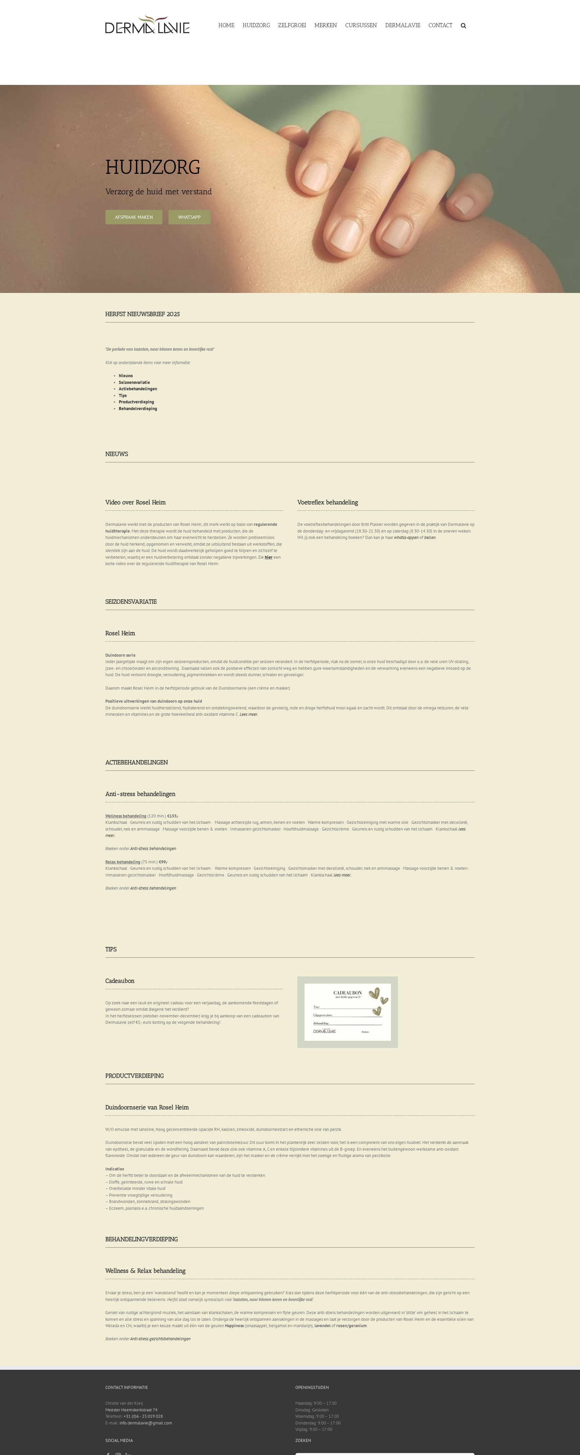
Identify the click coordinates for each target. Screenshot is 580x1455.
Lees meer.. (249, 714)
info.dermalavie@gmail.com (145, 1423)
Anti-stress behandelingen (153, 848)
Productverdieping (136, 402)
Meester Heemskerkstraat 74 (131, 1410)
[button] (463, 24)
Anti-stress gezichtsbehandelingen (160, 1339)
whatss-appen (406, 537)
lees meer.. (343, 875)
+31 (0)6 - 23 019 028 (143, 1416)
